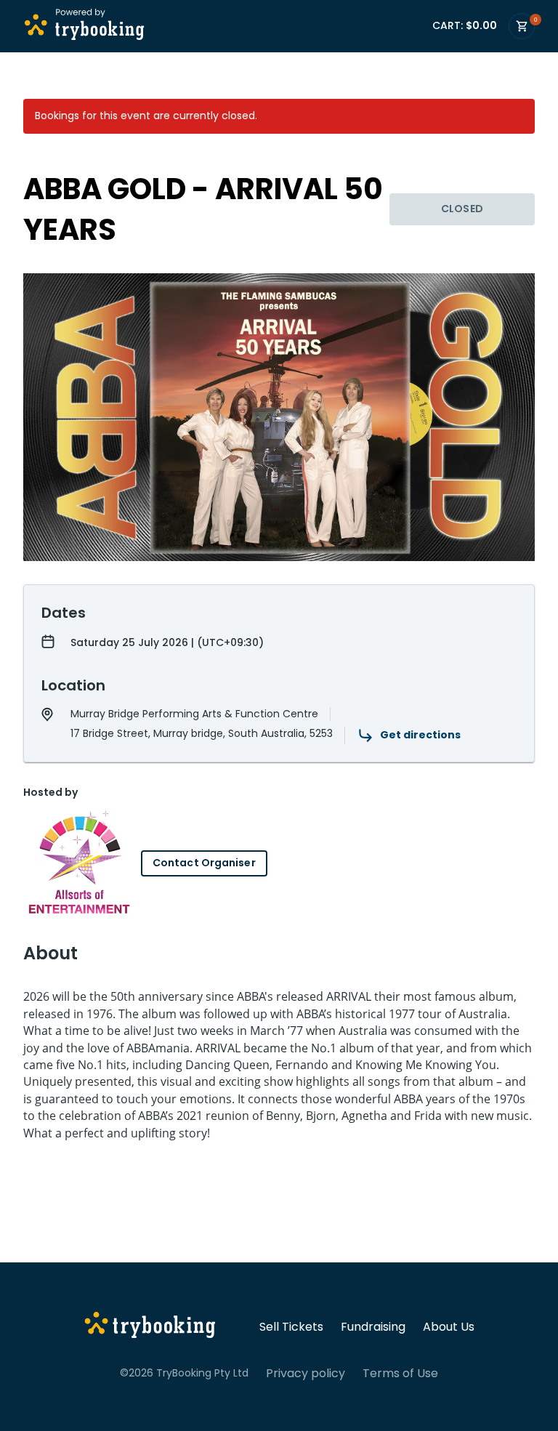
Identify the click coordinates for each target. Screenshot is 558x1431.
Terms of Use (400, 1374)
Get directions (420, 734)
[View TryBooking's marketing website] (150, 1327)
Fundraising (373, 1327)
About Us (448, 1327)
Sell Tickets (291, 1327)
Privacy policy (305, 1374)
